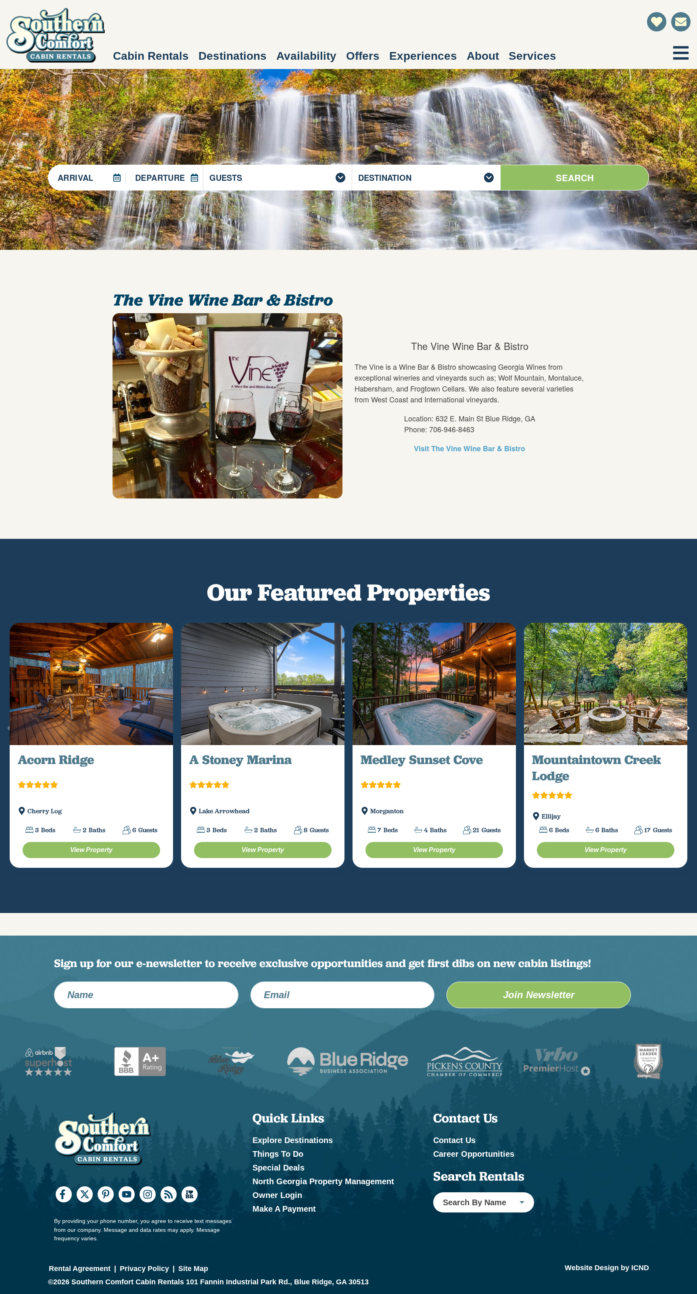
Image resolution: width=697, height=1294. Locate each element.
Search (575, 177)
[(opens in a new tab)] (91, 704)
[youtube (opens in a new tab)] (127, 1235)
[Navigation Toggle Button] (681, 53)
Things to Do (278, 1195)
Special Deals (279, 1208)
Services (532, 56)
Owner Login (277, 1236)
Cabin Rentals (151, 56)
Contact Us (454, 1181)
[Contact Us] (681, 21)
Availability (306, 56)
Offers (363, 56)
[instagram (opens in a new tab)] (148, 1235)
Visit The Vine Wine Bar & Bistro (469, 448)
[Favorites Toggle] (656, 21)
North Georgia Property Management (323, 1222)
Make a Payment (284, 1250)
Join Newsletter (538, 1035)
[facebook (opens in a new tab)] (64, 1235)
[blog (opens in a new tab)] (169, 1235)
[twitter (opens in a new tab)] (85, 1235)
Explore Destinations (293, 1181)
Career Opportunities (473, 1195)
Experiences (423, 56)
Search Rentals (478, 1217)
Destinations (232, 56)
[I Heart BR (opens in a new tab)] (190, 1235)
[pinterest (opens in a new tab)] (106, 1235)
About (483, 56)
